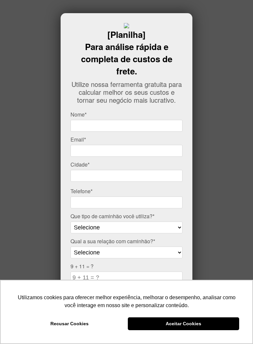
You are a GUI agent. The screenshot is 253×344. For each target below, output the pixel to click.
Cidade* (80, 164)
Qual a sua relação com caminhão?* (112, 241)
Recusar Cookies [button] (69, 323)
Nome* (78, 114)
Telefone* (81, 191)
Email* (78, 139)
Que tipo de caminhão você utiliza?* (112, 216)
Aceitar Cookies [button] (183, 323)
